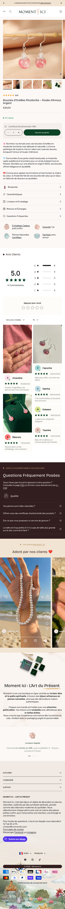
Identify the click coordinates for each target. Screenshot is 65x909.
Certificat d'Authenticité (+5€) (22, 126)
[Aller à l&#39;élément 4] (37, 84)
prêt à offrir (21, 227)
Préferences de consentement (32, 882)
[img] (15, 280)
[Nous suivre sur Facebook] (25, 859)
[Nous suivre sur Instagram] (32, 859)
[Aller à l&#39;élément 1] (7, 84)
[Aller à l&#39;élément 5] (47, 84)
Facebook (18, 832)
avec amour (49, 236)
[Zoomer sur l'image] (61, 74)
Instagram (31, 832)
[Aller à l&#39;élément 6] (57, 84)
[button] (46, 265)
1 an (48, 227)
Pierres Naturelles (20, 236)
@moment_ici (39, 545)
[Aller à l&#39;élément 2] (17, 84)
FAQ (22, 485)
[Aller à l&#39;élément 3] (27, 84)
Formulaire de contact (13, 829)
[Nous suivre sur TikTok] (40, 859)
